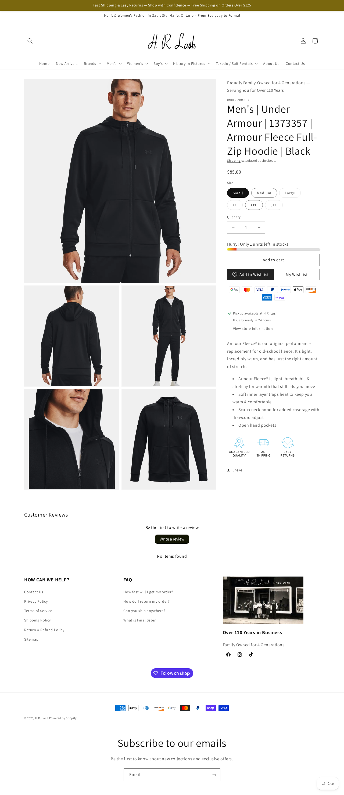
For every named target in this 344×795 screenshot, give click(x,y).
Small (238, 192)
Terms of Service (38, 611)
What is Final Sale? (139, 620)
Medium (264, 192)
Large (293, 194)
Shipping (234, 161)
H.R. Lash (41, 718)
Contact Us (33, 591)
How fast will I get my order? (148, 591)
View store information (253, 328)
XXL (254, 205)
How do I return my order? (146, 601)
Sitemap (31, 639)
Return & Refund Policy (44, 629)
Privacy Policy (36, 601)
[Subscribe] (214, 774)
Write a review (172, 539)
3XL (277, 206)
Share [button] (237, 470)
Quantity (234, 217)
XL (238, 206)
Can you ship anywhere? (144, 611)
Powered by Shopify (63, 718)
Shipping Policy (37, 620)
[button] (30, 41)
